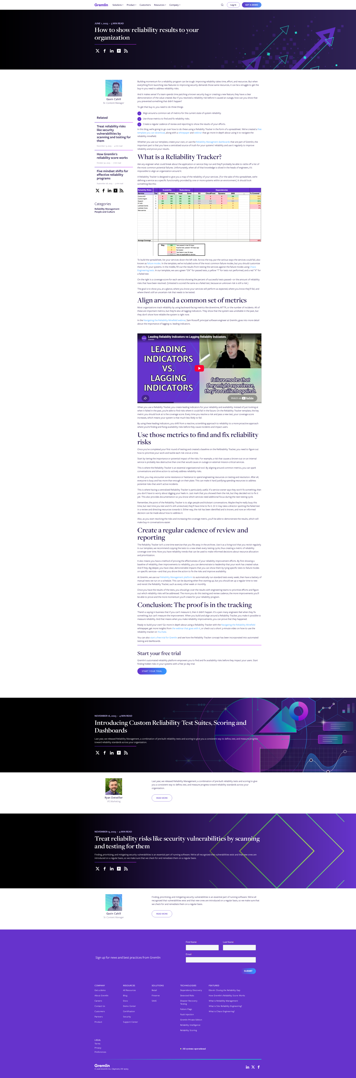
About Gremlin (101, 995)
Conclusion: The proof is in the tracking (194, 604)
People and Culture (105, 211)
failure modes (154, 263)
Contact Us (100, 1006)
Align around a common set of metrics (192, 300)
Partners (99, 1016)
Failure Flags (186, 1009)
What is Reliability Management (223, 1000)
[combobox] (222, 5)
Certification (129, 1011)
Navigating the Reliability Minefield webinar (165, 320)
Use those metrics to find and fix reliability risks (197, 438)
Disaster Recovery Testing (188, 1002)
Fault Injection (187, 1014)
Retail (154, 990)
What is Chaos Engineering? (222, 1011)
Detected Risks (187, 995)
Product (98, 1021)
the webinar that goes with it (186, 628)
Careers (98, 1000)
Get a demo (100, 990)
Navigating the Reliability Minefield (238, 624)
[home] (101, 5)
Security (127, 1016)
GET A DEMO (251, 4)
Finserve (156, 995)
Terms (97, 1043)
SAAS (154, 1000)
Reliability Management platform (176, 577)
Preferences (100, 1052)
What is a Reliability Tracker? (179, 156)
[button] (118, 5)
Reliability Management (107, 208)
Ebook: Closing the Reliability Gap (224, 990)
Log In (233, 4)
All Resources (129, 990)
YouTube (162, 631)
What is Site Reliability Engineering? (225, 1006)
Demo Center (129, 1006)
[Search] (222, 5)
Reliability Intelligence (190, 1025)
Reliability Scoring (188, 1030)
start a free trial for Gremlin (163, 637)
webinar (198, 132)
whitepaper (183, 132)
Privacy (98, 1047)
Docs (125, 1000)
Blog (125, 995)
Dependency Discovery (191, 990)
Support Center (130, 1021)
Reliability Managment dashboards (213, 141)
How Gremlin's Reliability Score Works (227, 995)
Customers (145, 5)
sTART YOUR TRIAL (152, 671)
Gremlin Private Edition (191, 1019)
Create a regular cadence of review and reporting (192, 533)
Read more (162, 797)
